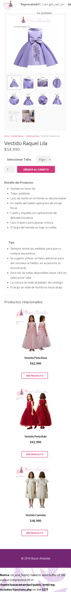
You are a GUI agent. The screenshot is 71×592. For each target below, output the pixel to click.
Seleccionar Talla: (19, 159)
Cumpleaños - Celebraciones (25, 136)
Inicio (6, 136)
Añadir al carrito (36, 169)
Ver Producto (34, 375)
